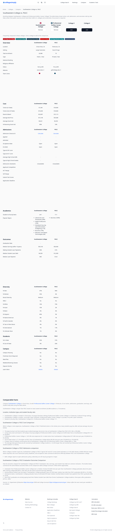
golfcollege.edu (55, 70)
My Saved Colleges (74, 510)
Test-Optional (51, 515)
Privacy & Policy (19, 530)
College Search (73, 507)
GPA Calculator (95, 502)
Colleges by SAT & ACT (75, 502)
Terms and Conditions (8, 530)
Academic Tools (93, 2)
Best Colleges (51, 505)
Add (71, 30)
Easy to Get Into (51, 521)
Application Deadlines (53, 510)
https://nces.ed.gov (29, 482)
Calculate (40, 133)
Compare (83, 2)
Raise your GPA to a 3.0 (97, 508)
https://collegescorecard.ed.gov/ (57, 482)
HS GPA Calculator (96, 505)
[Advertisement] (48, 88)
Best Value (50, 507)
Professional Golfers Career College (44, 403)
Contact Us (28, 507)
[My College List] (45, 2)
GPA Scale (94, 514)
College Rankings (52, 502)
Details (41, 369)
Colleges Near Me (74, 515)
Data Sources (28, 502)
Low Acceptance (51, 523)
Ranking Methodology (31, 505)
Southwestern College (14, 403)
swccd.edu (40, 70)
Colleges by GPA (73, 505)
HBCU (48, 513)
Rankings (75, 2)
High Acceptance (52, 518)
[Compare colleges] (41, 2)
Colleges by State (74, 518)
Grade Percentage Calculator (99, 511)
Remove (40, 30)
